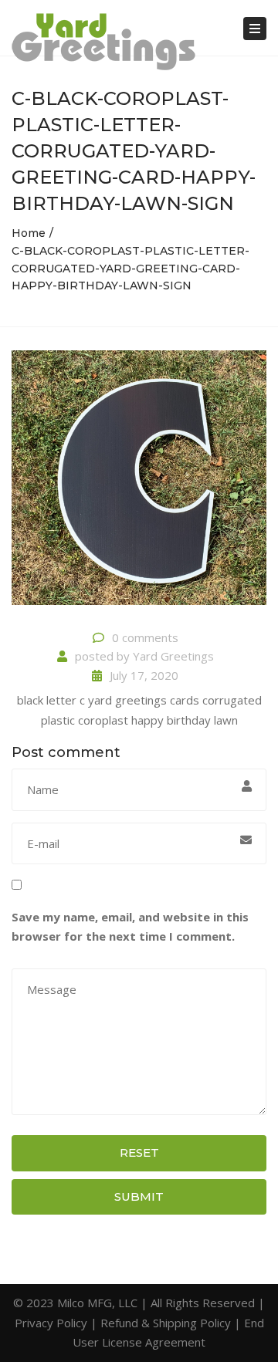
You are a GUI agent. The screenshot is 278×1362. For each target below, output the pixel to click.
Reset (139, 1152)
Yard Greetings (173, 656)
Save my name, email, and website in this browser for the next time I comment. (130, 927)
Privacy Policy (51, 1322)
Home (29, 233)
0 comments (145, 637)
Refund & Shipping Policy (165, 1322)
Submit (139, 1196)
